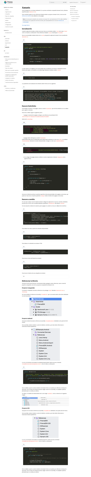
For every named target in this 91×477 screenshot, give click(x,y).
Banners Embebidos (74, 10)
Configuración (8, 24)
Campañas (7, 14)
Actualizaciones (8, 32)
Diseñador (7, 66)
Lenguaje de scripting (9, 78)
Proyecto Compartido (75, 16)
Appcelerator (8, 43)
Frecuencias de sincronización (11, 72)
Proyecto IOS (74, 20)
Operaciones (8, 22)
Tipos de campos (9, 68)
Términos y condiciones (10, 88)
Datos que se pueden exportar (11, 70)
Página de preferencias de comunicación (10, 63)
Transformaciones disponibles (11, 82)
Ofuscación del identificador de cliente (12, 59)
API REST (7, 53)
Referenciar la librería (26, 16)
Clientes (7, 9)
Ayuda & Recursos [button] (74, 2)
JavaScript (7, 38)
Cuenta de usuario (9, 26)
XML (24, 122)
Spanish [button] (83, 2)
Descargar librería (26, 25)
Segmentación (8, 11)
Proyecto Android (74, 18)
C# (23, 40)
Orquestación (8, 18)
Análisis (6, 20)
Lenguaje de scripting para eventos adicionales (11, 75)
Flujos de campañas (9, 16)
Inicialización (72, 8)
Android (7, 40)
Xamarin (7, 47)
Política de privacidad (9, 90)
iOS (6, 45)
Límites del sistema (9, 80)
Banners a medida (73, 12)
